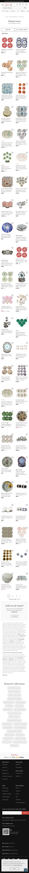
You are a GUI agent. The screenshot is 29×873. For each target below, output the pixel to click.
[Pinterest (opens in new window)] (13, 859)
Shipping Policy (5, 773)
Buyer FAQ (18, 764)
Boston (19, 634)
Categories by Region (6, 793)
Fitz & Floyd (20, 657)
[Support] (25, 870)
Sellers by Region (5, 796)
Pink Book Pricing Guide (7, 776)
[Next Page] (20, 596)
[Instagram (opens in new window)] (4, 859)
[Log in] (13, 4)
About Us (18, 788)
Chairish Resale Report (20, 802)
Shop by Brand (5, 790)
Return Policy (5, 770)
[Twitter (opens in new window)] (18, 859)
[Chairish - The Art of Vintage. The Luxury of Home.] (8, 4)
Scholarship (18, 799)
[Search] (25, 8)
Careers (17, 793)
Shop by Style (5, 788)
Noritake (4, 659)
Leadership (18, 790)
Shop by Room (5, 799)
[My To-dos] (16, 4)
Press (17, 796)
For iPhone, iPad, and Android (8, 825)
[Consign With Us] (20, 4)
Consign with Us (19, 773)
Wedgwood (11, 659)
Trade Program (19, 767)
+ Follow (8, 29)
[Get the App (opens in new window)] (6, 831)
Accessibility (5, 779)
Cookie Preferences (17, 865)
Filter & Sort (22, 29)
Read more (5, 674)
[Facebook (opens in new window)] (9, 859)
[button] (3, 4)
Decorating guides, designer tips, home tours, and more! (14, 820)
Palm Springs (23, 635)
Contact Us (4, 767)
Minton (11, 640)
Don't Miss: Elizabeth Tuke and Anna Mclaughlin (14, 1)
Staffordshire (21, 639)
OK (14, 868)
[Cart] (26, 4)
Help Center (4, 764)
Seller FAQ (18, 776)
